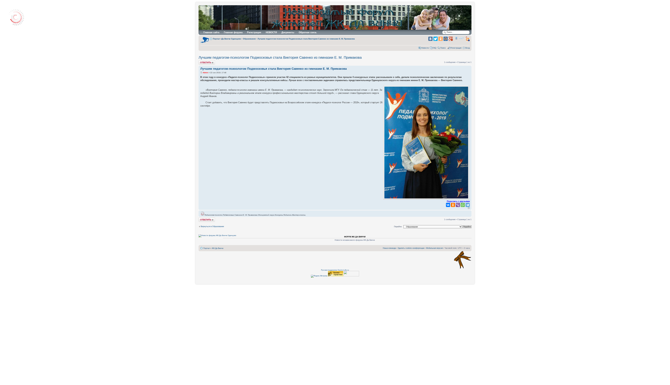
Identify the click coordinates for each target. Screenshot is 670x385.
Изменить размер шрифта (461, 38)
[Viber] (458, 205)
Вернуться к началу (469, 208)
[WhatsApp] (463, 205)
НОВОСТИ (271, 32)
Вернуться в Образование (212, 226)
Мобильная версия (456, 38)
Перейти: (398, 227)
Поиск (443, 48)
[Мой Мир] (446, 39)
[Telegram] (468, 205)
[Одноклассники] (440, 39)
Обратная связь (308, 32)
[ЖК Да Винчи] (337, 18)
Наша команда (389, 248)
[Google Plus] (451, 39)
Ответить (203, 61)
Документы (287, 32)
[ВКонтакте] (430, 39)
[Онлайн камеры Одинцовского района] (204, 43)
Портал (206, 248)
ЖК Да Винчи (217, 248)
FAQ (434, 48)
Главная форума (233, 32)
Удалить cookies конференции (411, 248)
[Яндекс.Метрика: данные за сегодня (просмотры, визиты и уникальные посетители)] (319, 276)
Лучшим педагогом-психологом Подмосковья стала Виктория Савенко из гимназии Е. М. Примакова (280, 57)
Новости (425, 48)
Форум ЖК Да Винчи (355, 237)
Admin (205, 73)
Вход (467, 48)
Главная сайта (211, 32)
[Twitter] (435, 39)
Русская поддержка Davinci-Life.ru (335, 270)
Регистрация (254, 32)
